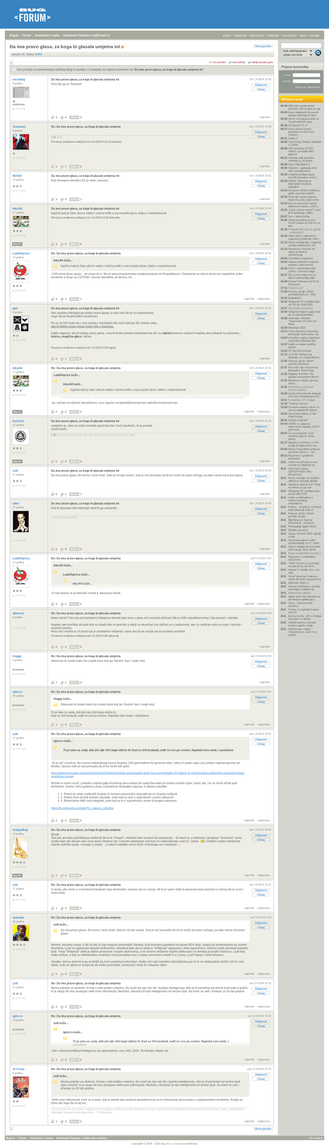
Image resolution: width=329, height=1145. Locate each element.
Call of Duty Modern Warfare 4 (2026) (305, 143)
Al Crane (19, 1069)
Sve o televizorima (299, 216)
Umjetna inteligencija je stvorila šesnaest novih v (302, 176)
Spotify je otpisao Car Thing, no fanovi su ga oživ (304, 486)
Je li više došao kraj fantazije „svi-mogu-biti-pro (303, 356)
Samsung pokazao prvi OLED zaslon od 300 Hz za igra (304, 222)
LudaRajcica (21, 253)
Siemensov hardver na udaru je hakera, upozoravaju (301, 251)
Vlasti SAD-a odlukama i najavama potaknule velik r (303, 237)
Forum (26, 35)
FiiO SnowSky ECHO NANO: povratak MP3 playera (301, 151)
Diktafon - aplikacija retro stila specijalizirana (302, 169)
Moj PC (17, 244)
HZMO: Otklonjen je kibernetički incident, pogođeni (300, 183)
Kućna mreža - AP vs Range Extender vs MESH (305, 617)
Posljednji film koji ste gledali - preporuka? (304, 231)
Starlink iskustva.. (298, 530)
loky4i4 (18, 208)
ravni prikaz (238, 62)
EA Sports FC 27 (298, 125)
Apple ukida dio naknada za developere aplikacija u (304, 598)
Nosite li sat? (295, 287)
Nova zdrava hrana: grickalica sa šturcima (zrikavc (301, 131)
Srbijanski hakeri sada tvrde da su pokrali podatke (304, 313)
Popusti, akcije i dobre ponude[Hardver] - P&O (302, 293)
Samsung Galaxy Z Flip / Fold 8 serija (302, 415)
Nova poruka (263, 46)
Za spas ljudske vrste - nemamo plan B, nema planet (301, 436)
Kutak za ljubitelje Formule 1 (304, 553)
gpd (15, 308)
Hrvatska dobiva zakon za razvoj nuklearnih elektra (303, 408)
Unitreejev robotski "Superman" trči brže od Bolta (302, 321)
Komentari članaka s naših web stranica (90, 35)
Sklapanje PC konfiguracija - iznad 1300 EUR (304, 492)
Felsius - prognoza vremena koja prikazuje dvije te (304, 508)
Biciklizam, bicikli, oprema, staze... (303, 382)
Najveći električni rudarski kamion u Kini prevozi (303, 263)
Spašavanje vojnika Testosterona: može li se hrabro (302, 632)
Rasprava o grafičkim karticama (300, 457)
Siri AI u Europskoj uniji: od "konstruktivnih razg (303, 120)
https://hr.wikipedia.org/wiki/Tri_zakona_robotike (82, 808)
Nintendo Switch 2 (298, 582)
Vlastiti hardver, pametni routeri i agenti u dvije (302, 624)
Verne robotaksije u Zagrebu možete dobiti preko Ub (304, 244)
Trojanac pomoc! (298, 403)
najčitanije (273, 35)
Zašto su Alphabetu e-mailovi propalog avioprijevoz (301, 500)
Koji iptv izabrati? (298, 420)
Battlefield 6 (295, 298)
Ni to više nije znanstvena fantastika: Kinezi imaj (303, 369)
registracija (240, 35)
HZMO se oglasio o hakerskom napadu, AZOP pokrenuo (303, 426)
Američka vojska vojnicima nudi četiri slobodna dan (303, 339)
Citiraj (261, 89)
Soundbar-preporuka (300, 258)
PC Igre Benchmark (299, 350)
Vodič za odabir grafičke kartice (302, 346)
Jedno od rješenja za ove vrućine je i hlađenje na (303, 463)
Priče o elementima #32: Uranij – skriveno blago (302, 270)
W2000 (18, 176)
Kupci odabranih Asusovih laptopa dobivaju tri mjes (303, 114)
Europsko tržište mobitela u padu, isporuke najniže (304, 192)
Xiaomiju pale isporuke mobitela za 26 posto (301, 159)
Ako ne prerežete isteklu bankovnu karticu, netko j (303, 205)
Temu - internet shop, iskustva (300, 604)
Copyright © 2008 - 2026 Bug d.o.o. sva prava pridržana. (165, 1143)
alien (16, 503)
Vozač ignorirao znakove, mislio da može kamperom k (304, 578)
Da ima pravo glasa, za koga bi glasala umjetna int (169, 69)
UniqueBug (20, 830)
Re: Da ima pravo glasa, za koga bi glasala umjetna (86, 126)
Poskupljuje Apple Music (302, 526)
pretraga (314, 35)
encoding (19, 79)
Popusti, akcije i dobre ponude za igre (301, 515)
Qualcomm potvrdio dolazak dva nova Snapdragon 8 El (304, 395)
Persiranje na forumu (300, 308)
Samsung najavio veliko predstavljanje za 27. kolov (303, 541)
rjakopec (19, 917)
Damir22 (19, 421)
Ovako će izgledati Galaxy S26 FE (303, 611)
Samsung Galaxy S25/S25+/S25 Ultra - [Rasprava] (300, 471)
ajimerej (18, 613)
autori (303, 35)
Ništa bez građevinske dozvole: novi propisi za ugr (304, 107)
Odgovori (261, 84)
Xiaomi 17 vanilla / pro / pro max (304, 571)
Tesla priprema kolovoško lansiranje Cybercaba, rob (303, 333)
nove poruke (289, 35)
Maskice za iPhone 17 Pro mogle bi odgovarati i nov (303, 444)
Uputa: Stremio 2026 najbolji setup (304, 535)
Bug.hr (14, 35)
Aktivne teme (292, 99)
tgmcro (18, 692)
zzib (16, 470)
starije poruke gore (262, 62)
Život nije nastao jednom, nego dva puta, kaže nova (303, 198)
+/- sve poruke (217, 62)
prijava (226, 35)
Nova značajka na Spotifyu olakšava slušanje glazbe (304, 479)
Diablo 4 (293, 138)
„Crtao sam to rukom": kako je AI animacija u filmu (304, 211)
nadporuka (263, 298)
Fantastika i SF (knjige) (301, 399)
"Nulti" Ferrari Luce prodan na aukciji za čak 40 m (303, 565)
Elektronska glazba (299, 592)
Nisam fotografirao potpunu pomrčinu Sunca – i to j (304, 450)
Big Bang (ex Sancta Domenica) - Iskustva (301, 521)
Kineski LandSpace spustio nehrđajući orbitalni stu (304, 588)
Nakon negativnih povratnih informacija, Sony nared (304, 548)
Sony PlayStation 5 (299, 164)
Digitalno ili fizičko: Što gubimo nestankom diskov (303, 375)
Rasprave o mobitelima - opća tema (302, 558)
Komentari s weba (47, 35)
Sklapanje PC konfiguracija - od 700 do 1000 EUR (304, 303)
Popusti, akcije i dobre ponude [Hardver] (301, 362)
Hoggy (17, 656)
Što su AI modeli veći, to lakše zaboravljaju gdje (302, 276)
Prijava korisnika (295, 67)
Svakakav (20, 126)
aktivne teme (257, 35)
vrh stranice (316, 1138)
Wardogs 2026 (296, 327)
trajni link (265, 117)
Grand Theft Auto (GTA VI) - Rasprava (304, 283)
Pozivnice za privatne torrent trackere (300, 388)
